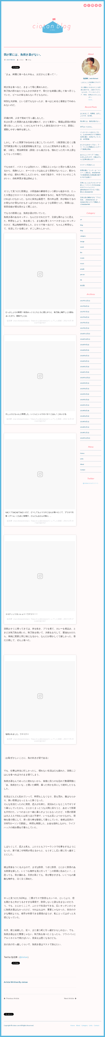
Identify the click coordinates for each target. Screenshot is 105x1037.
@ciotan (24, 957)
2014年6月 (83, 416)
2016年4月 (83, 361)
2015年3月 (83, 400)
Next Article (69, 998)
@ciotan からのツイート (90, 483)
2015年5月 (83, 394)
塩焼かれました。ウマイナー (17, 734)
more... (90, 99)
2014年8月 (83, 411)
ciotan (21, 60)
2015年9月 (83, 383)
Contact (82, 470)
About (82, 464)
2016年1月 (83, 372)
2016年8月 (83, 350)
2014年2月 (83, 427)
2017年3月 (83, 323)
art (81, 219)
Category (84, 1025)
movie (82, 258)
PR (81, 280)
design (82, 241)
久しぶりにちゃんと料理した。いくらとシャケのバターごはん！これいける (36, 414)
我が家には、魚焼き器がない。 (90, 121)
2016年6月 (83, 356)
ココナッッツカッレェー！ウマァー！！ (22, 614)
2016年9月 (83, 345)
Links (81, 459)
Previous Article (12, 998)
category (83, 236)
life (81, 252)
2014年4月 (83, 422)
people (82, 269)
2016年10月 (84, 339)
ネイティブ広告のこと (87, 165)
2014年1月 (83, 433)
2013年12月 (84, 438)
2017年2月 (83, 328)
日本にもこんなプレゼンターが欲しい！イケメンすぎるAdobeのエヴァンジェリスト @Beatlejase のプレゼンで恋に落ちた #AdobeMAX (90, 187)
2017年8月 (83, 306)
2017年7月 (83, 312)
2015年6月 (83, 389)
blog (29, 60)
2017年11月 (84, 301)
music (82, 263)
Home (82, 453)
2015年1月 (83, 405)
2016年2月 (83, 367)
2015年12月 (84, 378)
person (82, 274)
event (82, 247)
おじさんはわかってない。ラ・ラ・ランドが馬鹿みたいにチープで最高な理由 (90, 147)
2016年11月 (84, 334)
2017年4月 (83, 317)
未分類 (82, 285)
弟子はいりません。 (86, 127)
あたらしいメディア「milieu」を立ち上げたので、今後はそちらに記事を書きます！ (90, 157)
